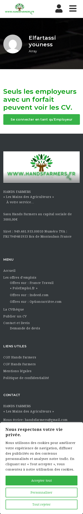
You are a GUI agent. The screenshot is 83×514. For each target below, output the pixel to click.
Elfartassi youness (42, 41)
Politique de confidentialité (26, 378)
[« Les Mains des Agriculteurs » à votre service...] (22, 9)
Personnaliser (41, 492)
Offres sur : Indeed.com (29, 295)
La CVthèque (13, 309)
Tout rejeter (41, 504)
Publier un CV (15, 316)
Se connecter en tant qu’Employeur (42, 119)
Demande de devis (25, 328)
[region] (41, 468)
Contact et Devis (16, 323)
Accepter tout (41, 480)
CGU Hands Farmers (19, 357)
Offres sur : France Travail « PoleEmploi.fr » (32, 285)
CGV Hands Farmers (19, 364)
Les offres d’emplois (19, 277)
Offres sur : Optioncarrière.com (36, 301)
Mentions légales (17, 371)
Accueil (9, 270)
